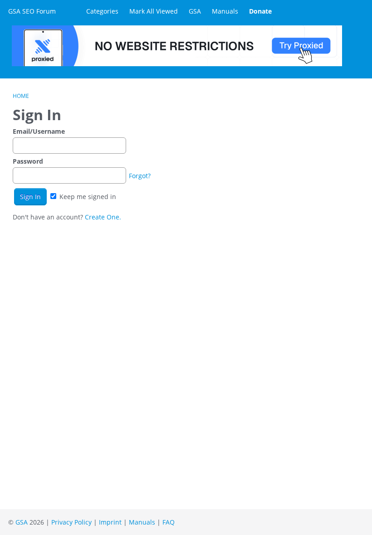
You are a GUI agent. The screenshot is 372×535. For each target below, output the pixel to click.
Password (28, 161)
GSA (195, 11)
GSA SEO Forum (32, 11)
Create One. (103, 217)
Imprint (110, 522)
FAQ (168, 522)
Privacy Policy (71, 522)
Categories (102, 11)
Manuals (225, 11)
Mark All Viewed (153, 11)
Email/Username (39, 131)
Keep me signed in (87, 196)
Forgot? (140, 175)
